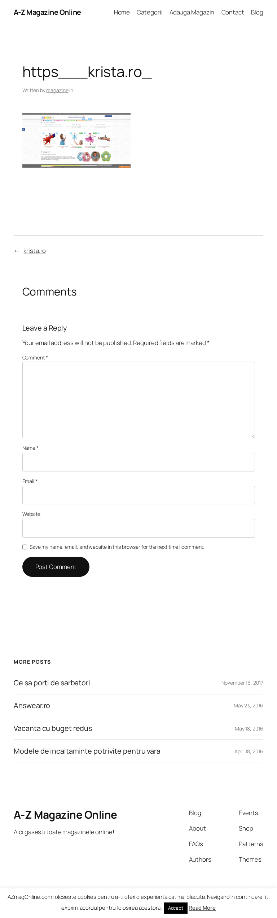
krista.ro (34, 250)
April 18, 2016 (248, 751)
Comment (35, 357)
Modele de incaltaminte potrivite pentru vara (87, 751)
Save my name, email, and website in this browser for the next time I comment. (117, 546)
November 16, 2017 (242, 682)
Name (30, 447)
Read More (202, 907)
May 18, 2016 (249, 728)
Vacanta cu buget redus (53, 728)
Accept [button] (175, 908)
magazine (57, 90)
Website (31, 513)
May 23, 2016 (248, 705)
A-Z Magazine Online (47, 12)
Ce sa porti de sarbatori (52, 683)
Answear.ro (32, 706)
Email (30, 481)
